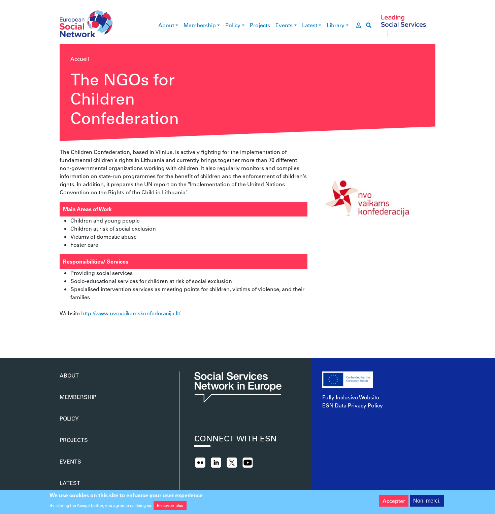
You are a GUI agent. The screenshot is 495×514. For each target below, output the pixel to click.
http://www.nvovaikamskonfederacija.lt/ (130, 313)
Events (284, 25)
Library (335, 25)
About (166, 25)
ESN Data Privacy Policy (352, 405)
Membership (200, 25)
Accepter (394, 500)
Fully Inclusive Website (350, 397)
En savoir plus (170, 505)
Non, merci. (426, 501)
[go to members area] (358, 25)
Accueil (79, 58)
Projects (260, 25)
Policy (232, 25)
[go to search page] (368, 25)
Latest (309, 25)
